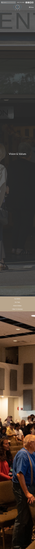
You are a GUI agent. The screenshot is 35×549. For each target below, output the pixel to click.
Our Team (17, 302)
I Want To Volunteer (17, 309)
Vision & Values (17, 305)
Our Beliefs (17, 298)
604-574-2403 (20, 2)
